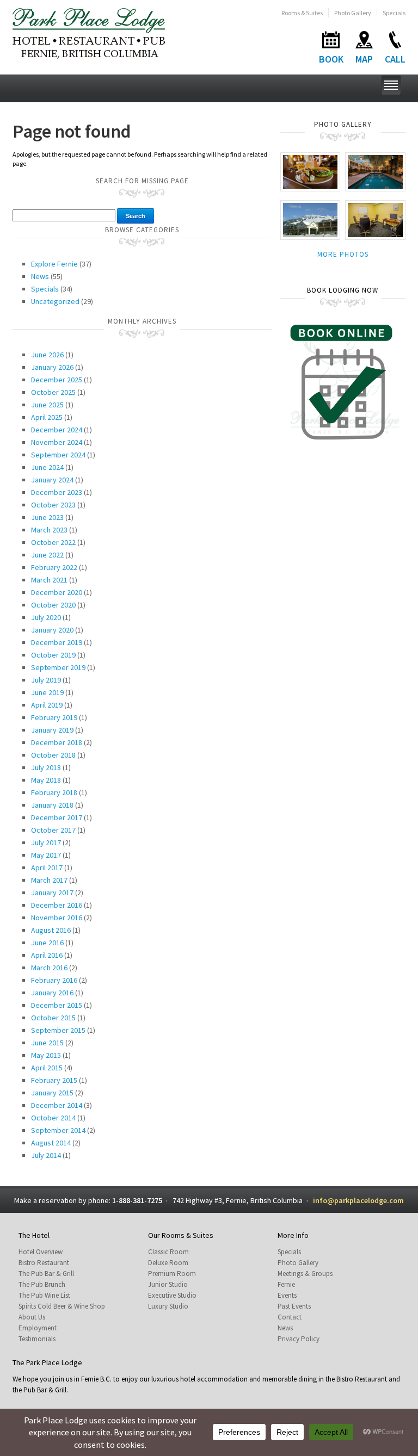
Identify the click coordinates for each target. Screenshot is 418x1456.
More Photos (342, 254)
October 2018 (53, 755)
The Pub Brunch (42, 1284)
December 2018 (56, 742)
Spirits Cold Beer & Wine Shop (62, 1306)
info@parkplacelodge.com (358, 1200)
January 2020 (52, 630)
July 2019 (46, 680)
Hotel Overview (41, 1251)
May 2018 (46, 780)
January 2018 (52, 805)
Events (287, 1295)
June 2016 (47, 942)
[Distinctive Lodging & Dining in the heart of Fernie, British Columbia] (89, 32)
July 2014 (46, 1155)
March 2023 (49, 530)
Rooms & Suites (302, 13)
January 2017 (52, 892)
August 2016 (51, 930)
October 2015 (53, 1018)
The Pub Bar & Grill (46, 1273)
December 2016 (56, 905)
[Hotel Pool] (375, 171)
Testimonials (37, 1338)
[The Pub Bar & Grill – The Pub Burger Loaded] (310, 171)
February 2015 (54, 1080)
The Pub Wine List (44, 1295)
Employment (38, 1328)
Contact (290, 1317)
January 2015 (52, 1093)
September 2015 (58, 1030)
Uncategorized (55, 301)
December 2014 (56, 1105)
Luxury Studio (168, 1306)
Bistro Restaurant (44, 1262)
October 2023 (53, 505)
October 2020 (53, 605)
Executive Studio (172, 1295)
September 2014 (58, 1130)
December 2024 (56, 430)
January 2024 (52, 480)
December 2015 (56, 1005)
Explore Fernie (54, 264)
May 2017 (46, 855)
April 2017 (47, 867)
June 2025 (47, 405)
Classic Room (168, 1251)
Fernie (286, 1284)
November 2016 (56, 917)
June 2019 (47, 692)
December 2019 (56, 642)
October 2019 (53, 655)
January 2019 (52, 730)
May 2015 (46, 1055)
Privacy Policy (298, 1338)
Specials (394, 13)
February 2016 (54, 980)
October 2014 (53, 1118)
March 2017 (49, 880)
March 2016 (49, 967)
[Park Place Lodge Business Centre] (375, 219)
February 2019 (54, 717)
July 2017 (46, 842)
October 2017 (53, 830)
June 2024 (47, 467)
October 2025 (53, 392)
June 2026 (47, 355)
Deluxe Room (168, 1262)
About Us (32, 1317)
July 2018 (46, 767)
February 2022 (54, 567)
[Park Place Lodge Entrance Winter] (310, 219)
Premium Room (172, 1273)
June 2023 (47, 517)
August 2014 (51, 1143)
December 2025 (56, 380)
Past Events (294, 1306)
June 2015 (47, 1043)
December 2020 (56, 592)
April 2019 (47, 705)
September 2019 (58, 667)
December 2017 (56, 817)
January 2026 (52, 367)
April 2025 (47, 417)
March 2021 (49, 580)
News (40, 276)
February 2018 (54, 792)
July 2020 (46, 617)
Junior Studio (168, 1284)
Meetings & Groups (305, 1273)
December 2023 (56, 492)
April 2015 (47, 1068)
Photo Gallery (352, 13)
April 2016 (47, 955)
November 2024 (56, 442)
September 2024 (58, 455)
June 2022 (47, 555)
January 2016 (52, 992)
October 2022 (53, 542)
